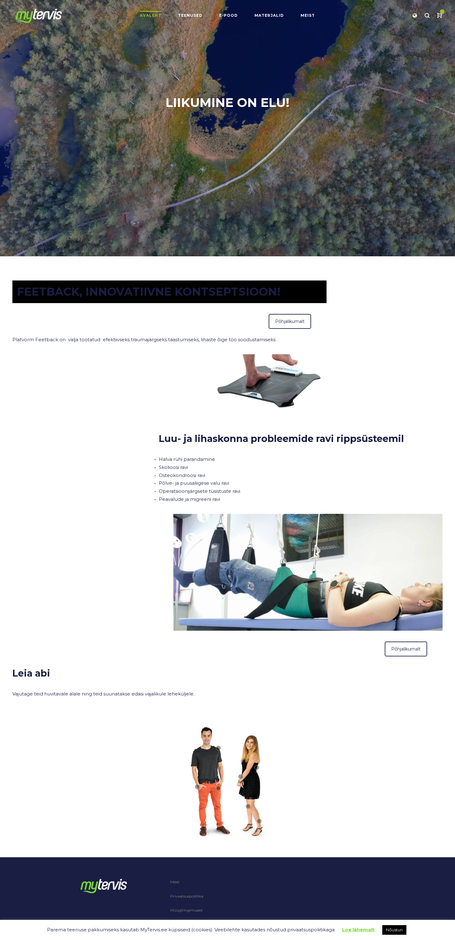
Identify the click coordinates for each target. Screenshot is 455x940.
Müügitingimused (186, 910)
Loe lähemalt (358, 930)
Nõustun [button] (394, 929)
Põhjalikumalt (290, 321)
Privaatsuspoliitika (186, 896)
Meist (175, 882)
